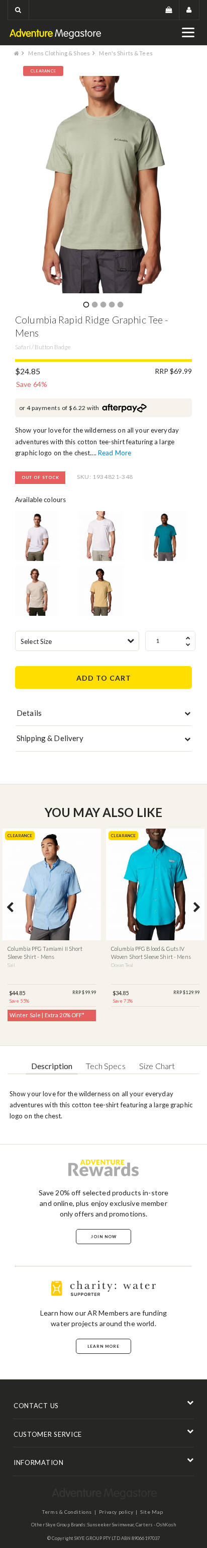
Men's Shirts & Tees (125, 53)
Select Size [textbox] (36, 641)
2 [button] (94, 305)
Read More (114, 453)
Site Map (151, 1512)
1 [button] (85, 305)
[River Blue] (165, 536)
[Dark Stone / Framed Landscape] (37, 591)
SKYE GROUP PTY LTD (97, 1538)
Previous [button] (10, 908)
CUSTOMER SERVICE (48, 1434)
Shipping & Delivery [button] (50, 738)
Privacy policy (116, 1512)
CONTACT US (36, 1406)
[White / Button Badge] (101, 536)
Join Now (104, 1236)
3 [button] (103, 305)
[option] (103, 184)
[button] (18, 10)
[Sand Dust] (101, 591)
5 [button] (120, 305)
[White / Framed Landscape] (37, 536)
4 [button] (111, 305)
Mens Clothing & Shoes (59, 53)
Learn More (103, 1346)
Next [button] (197, 908)
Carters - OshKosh (156, 1524)
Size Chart (157, 1066)
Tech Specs (105, 1066)
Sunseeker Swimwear (110, 1524)
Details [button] (29, 712)
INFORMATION (39, 1462)
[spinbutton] (170, 641)
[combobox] (77, 641)
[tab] (103, 715)
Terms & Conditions (67, 1512)
